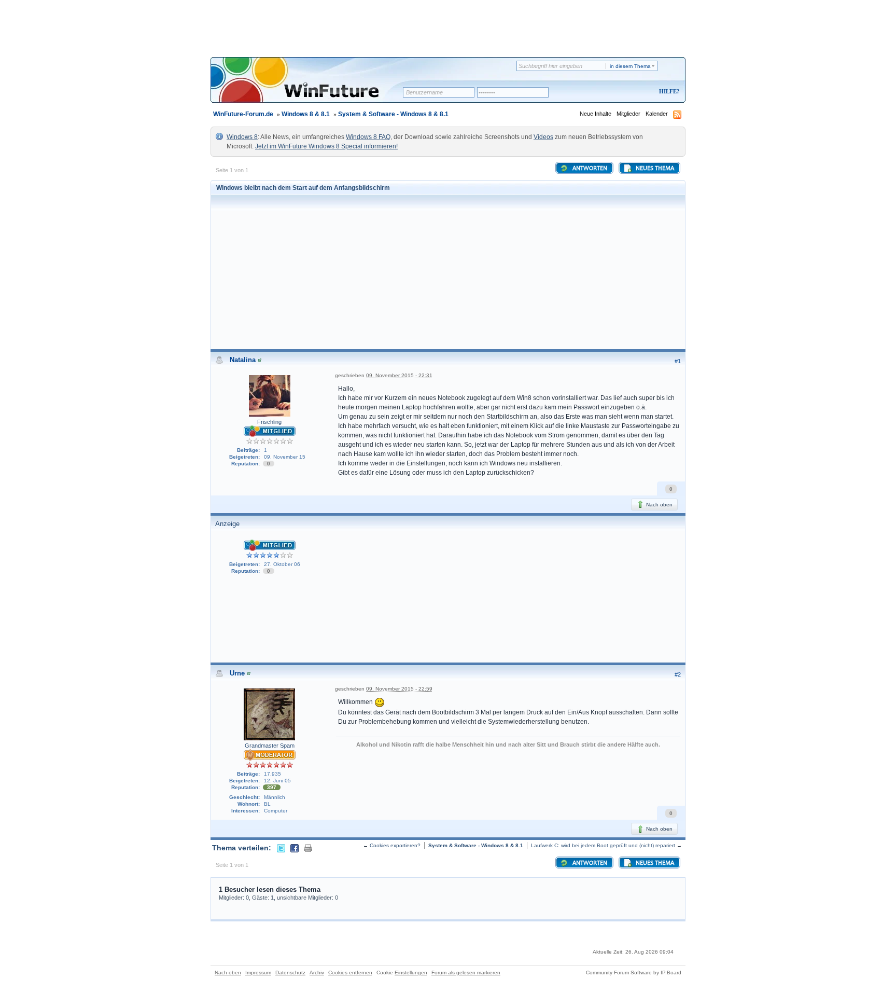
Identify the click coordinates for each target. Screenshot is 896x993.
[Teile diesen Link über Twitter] (281, 848)
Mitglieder (628, 114)
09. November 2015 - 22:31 (399, 375)
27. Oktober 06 (282, 564)
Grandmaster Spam (270, 745)
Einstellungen (411, 972)
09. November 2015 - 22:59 (399, 689)
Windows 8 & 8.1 (306, 114)
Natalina (243, 360)
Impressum (258, 972)
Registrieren (626, 92)
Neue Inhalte (595, 114)
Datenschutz (290, 972)
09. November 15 (284, 457)
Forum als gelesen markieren (465, 972)
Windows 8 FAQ (368, 137)
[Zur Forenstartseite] (310, 86)
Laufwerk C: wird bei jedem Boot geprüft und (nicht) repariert (603, 845)
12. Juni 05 (277, 780)
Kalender (657, 114)
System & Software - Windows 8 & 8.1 (393, 114)
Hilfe (668, 91)
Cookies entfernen (350, 972)
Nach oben (659, 504)
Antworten (589, 169)
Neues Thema (654, 169)
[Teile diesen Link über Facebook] (294, 848)
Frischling (269, 422)
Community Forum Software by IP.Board (633, 972)
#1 (678, 361)
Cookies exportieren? (395, 845)
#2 (678, 674)
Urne (237, 673)
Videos (543, 137)
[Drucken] (308, 848)
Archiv (317, 972)
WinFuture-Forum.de (243, 114)
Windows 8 (242, 137)
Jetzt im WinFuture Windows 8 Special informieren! (326, 146)
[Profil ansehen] (260, 360)
